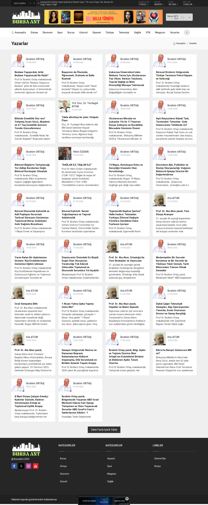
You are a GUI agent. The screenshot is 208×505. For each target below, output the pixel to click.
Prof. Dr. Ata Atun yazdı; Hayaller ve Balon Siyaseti (124, 305)
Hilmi (81, 151)
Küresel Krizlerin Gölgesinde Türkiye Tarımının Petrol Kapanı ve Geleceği (174, 75)
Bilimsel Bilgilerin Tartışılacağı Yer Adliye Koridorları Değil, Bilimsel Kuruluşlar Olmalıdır (32, 168)
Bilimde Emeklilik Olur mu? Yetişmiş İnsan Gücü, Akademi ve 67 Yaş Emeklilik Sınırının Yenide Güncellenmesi (32, 123)
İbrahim (35, 59)
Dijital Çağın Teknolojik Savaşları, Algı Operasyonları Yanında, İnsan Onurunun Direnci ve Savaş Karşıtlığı (172, 308)
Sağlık (110, 481)
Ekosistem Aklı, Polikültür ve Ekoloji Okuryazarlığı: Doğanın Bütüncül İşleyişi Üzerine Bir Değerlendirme (173, 169)
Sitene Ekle (160, 458)
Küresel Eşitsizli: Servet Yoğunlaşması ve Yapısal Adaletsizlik (76, 214)
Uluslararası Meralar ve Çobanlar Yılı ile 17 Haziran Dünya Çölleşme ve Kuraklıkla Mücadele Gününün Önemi (126, 123)
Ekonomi (64, 473)
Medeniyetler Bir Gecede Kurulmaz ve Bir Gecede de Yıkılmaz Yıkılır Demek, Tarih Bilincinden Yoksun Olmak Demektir (172, 264)
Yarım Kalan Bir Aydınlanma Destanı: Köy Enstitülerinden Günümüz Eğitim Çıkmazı (31, 260)
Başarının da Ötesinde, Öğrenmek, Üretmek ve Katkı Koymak (78, 75)
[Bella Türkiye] (103, 23)
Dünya (63, 466)
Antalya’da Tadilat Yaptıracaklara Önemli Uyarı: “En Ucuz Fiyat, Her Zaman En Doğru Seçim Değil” (76, 3)
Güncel (63, 481)
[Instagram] (28, 466)
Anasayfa (180, 43)
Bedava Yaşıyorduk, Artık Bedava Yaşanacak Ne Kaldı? (31, 74)
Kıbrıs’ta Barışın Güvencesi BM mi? (173, 352)
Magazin (111, 473)
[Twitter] (21, 466)
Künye (157, 466)
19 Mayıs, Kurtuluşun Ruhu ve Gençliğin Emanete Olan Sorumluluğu (126, 168)
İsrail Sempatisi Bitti (26, 303)
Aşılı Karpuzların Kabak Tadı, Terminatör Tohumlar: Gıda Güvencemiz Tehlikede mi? (172, 121)
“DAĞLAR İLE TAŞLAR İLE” (77, 164)
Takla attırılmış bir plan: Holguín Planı (80, 119)
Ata (173, 198)
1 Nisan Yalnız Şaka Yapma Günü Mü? (78, 305)
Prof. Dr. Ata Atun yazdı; (28, 350)
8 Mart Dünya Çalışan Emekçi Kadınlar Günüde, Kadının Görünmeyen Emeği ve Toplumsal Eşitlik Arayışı (31, 401)
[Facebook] (14, 466)
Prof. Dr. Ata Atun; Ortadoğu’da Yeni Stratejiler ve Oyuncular (126, 259)
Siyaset (111, 458)
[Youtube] (35, 466)
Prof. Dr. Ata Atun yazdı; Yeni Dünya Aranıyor (172, 213)
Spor (109, 466)
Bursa (63, 458)
